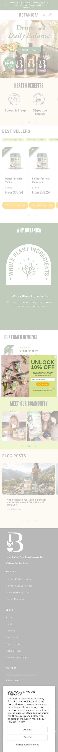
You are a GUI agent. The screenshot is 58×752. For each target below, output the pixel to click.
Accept (27, 729)
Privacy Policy (16, 721)
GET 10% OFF (43, 384)
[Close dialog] (55, 357)
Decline (27, 737)
